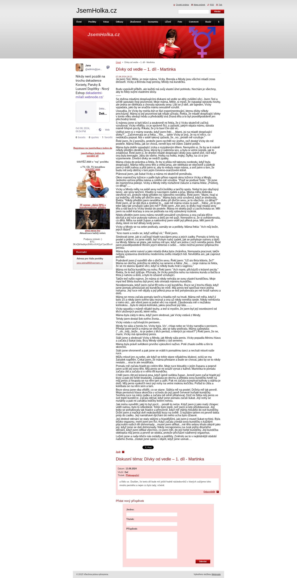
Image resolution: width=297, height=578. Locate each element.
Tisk (220, 5)
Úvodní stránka (182, 5)
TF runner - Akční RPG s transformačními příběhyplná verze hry (93, 218)
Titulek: (130, 519)
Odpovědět (209, 492)
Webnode (216, 574)
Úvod (118, 62)
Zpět (118, 452)
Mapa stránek (199, 5)
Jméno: (130, 509)
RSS (212, 5)
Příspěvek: (132, 528)
